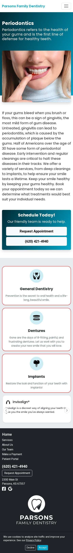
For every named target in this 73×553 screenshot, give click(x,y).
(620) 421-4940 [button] (36, 241)
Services (7, 440)
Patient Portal (10, 459)
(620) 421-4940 (14, 466)
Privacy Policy (33, 540)
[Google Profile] (10, 488)
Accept (43, 547)
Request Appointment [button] (36, 231)
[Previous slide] (6, 410)
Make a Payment (12, 454)
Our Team (7, 449)
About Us (7, 444)
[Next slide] (67, 410)
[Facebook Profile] (4, 488)
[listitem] (37, 409)
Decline (30, 547)
